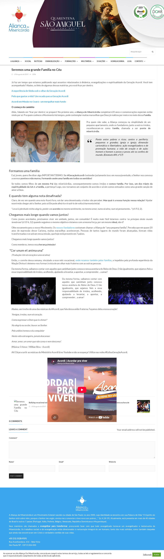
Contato (139, 61)
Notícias (38, 61)
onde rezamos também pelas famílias (93, 260)
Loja (129, 61)
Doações (101, 61)
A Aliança (15, 61)
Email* (61, 462)
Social (28, 61)
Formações (70, 61)
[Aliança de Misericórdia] (20, 18)
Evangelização (52, 61)
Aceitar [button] (156, 554)
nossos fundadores (65, 227)
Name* (11, 462)
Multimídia (86, 61)
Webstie (112, 462)
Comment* (13, 438)
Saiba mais (147, 554)
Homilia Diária (117, 61)
